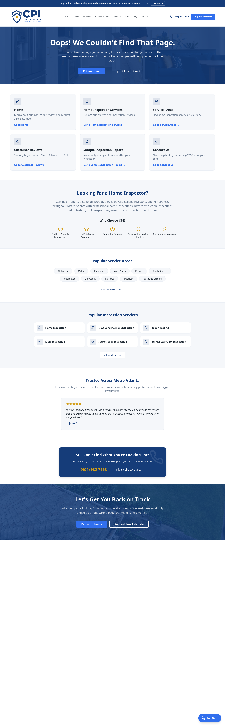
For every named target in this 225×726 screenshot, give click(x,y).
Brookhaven (69, 278)
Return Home (91, 71)
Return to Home (91, 524)
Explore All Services (112, 355)
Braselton (128, 278)
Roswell (139, 271)
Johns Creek (120, 271)
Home (67, 16)
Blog (127, 16)
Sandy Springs (160, 271)
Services (87, 16)
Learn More (158, 3)
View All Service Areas (112, 289)
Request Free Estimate (127, 71)
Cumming (99, 271)
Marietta (109, 278)
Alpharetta (63, 271)
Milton (81, 271)
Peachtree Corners (152, 278)
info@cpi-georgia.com (130, 469)
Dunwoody (90, 278)
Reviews (117, 16)
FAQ (135, 16)
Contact (144, 16)
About (76, 16)
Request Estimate (203, 16)
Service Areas (102, 16)
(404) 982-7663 (181, 16)
